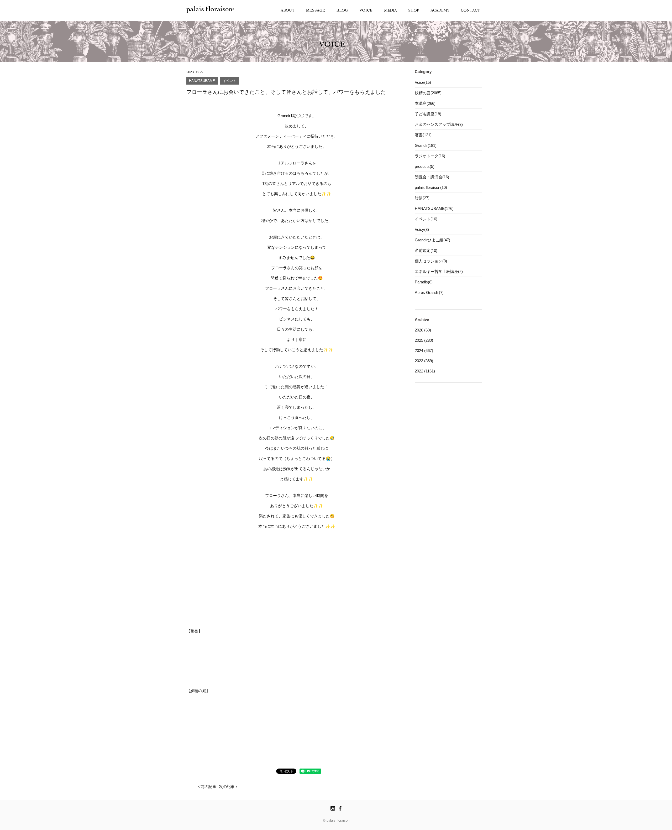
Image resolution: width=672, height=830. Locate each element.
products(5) (424, 166)
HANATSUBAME (202, 81)
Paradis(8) (424, 282)
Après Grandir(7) (429, 292)
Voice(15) (423, 82)
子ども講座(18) (428, 114)
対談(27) (422, 198)
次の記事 (227, 786)
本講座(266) (425, 103)
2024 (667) (424, 350)
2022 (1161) (425, 371)
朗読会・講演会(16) (432, 177)
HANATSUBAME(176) (434, 208)
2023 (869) (424, 361)
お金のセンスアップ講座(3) (439, 124)
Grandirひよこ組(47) (432, 240)
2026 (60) (423, 330)
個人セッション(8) (431, 261)
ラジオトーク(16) (430, 156)
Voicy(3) (422, 229)
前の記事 (208, 786)
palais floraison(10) (431, 187)
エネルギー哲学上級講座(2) (439, 271)
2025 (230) (424, 340)
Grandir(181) (426, 145)
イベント (229, 81)
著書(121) (423, 135)
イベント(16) (426, 219)
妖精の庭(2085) (428, 93)
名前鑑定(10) (426, 250)
